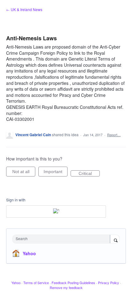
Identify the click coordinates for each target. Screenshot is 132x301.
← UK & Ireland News (24, 9)
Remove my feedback (66, 287)
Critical (89, 173)
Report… (114, 134)
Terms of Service (36, 282)
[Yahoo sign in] (56, 211)
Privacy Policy (108, 282)
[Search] (115, 239)
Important (56, 172)
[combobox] (62, 239)
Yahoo (29, 253)
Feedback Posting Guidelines (73, 282)
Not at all (23, 172)
